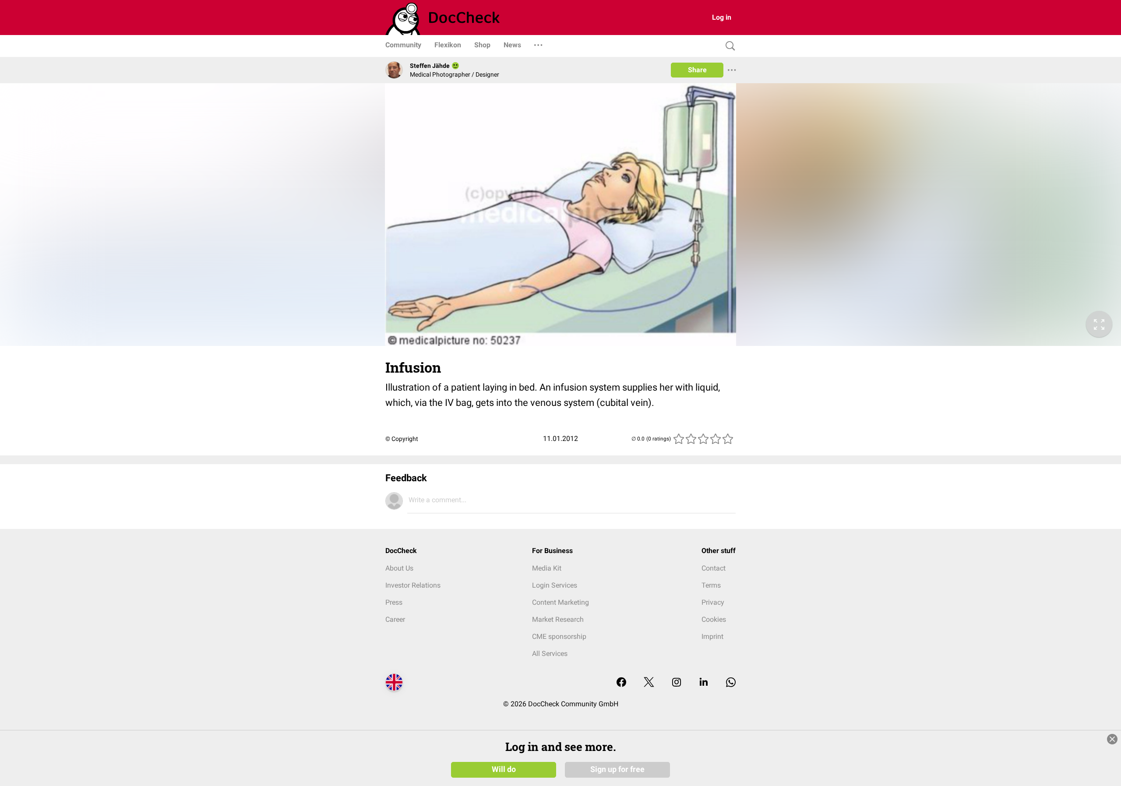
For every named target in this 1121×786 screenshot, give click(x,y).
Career (395, 619)
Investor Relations (413, 585)
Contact (714, 568)
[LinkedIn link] (704, 683)
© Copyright (401, 438)
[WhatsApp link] (731, 683)
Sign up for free (617, 769)
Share (697, 70)
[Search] (728, 46)
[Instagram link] (676, 683)
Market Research (558, 619)
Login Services (554, 585)
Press (393, 602)
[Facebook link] (621, 683)
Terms (711, 585)
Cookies (714, 619)
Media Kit (546, 568)
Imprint (712, 636)
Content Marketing (560, 602)
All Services (550, 653)
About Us (399, 568)
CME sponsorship (559, 636)
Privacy (713, 602)
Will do (504, 769)
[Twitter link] (649, 683)
